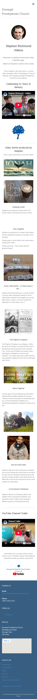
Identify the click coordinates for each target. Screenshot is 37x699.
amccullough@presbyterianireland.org (15, 593)
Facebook (8, 615)
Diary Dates (6, 664)
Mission (4, 674)
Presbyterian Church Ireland (12, 686)
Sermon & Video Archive (10, 680)
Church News (7, 667)
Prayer (4, 671)
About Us (5, 677)
